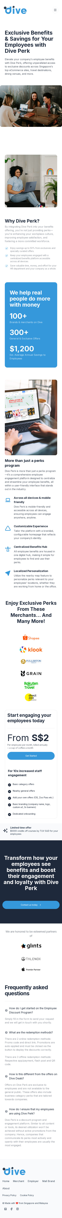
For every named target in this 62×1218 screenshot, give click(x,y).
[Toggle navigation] (55, 10)
